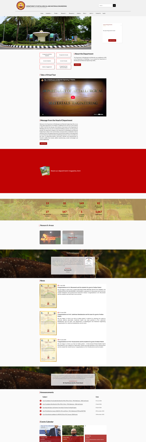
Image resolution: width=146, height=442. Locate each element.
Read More (77, 64)
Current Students (47, 61)
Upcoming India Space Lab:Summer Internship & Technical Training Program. (59, 406)
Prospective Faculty (63, 55)
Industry (79, 13)
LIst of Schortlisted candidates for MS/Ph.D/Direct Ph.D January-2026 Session (60, 413)
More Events (112, 40)
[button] (53, 265)
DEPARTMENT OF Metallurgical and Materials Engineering (46, 6)
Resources (71, 13)
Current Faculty (63, 61)
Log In (104, 13)
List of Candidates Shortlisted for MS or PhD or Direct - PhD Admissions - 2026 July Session (63, 402)
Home (42, 13)
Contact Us (98, 13)
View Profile (43, 143)
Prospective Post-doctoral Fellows (64, 67)
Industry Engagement (47, 67)
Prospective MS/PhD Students (47, 55)
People (55, 13)
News (84, 13)
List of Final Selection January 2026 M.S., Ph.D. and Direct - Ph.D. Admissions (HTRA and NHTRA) (64, 409)
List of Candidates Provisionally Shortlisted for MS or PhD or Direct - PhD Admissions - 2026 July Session (66, 399)
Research (63, 13)
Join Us (91, 13)
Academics (48, 13)
